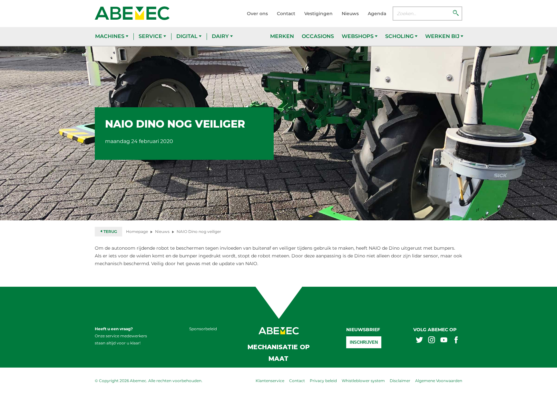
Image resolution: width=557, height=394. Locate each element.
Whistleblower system (363, 380)
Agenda (377, 13)
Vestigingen (318, 13)
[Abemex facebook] (456, 340)
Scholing (400, 36)
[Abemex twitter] (419, 340)
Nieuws (350, 13)
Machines (110, 36)
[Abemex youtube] (443, 340)
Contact (286, 13)
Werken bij (443, 36)
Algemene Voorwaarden (438, 380)
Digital (187, 36)
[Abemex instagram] (431, 340)
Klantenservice (270, 380)
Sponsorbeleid (203, 328)
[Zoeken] (456, 13)
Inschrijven (364, 342)
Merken (282, 36)
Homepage (137, 231)
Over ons (257, 13)
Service (151, 36)
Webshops (358, 36)
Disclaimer (400, 380)
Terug (110, 231)
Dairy (221, 36)
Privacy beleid (323, 380)
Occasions (318, 36)
